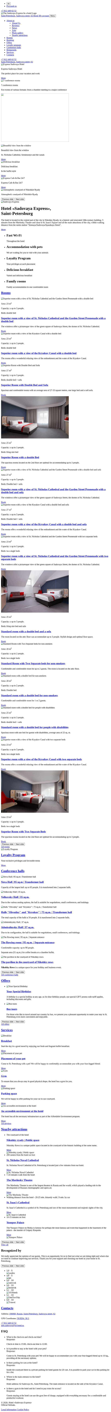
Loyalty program (13, 45)
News (14, 28)
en (8, 4)
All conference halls (9, 975)
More (3, 78)
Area (14, 30)
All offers (5, 1024)
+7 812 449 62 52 (8, 11)
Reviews (15, 25)
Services (10, 52)
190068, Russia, (32, 1314)
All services (6, 1123)
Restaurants (11, 50)
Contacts (10, 55)
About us (10, 21)
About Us (16, 23)
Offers (9, 42)
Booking (10, 40)
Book (3, 331)
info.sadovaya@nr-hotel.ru (12, 1325)
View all (4, 1245)
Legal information (9, 1409)
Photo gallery (17, 33)
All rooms (5, 847)
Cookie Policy (23, 1409)
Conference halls (13, 47)
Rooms (9, 38)
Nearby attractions (19, 35)
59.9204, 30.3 (23, 1318)
